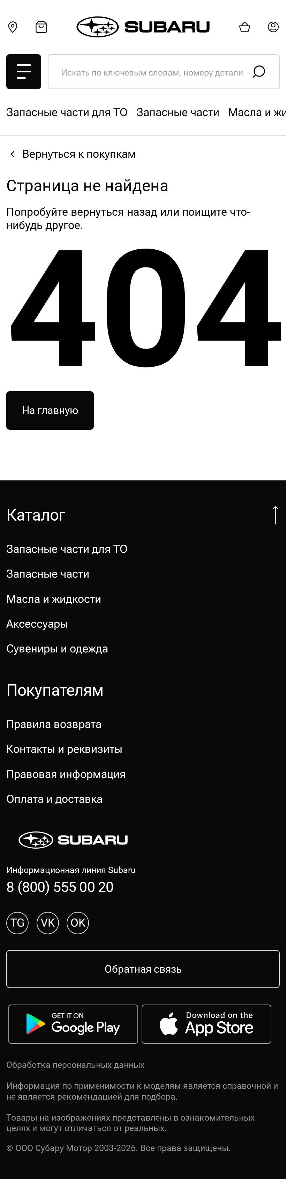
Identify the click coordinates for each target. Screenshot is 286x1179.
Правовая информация (66, 774)
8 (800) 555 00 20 (59, 887)
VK (48, 922)
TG (17, 922)
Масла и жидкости (53, 599)
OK (77, 922)
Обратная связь (143, 969)
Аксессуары (37, 623)
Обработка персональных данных (75, 1065)
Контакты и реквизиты (64, 749)
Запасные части (177, 112)
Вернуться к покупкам (79, 153)
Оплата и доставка (54, 799)
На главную (50, 410)
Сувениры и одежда (57, 648)
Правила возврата (53, 724)
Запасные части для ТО (67, 112)
